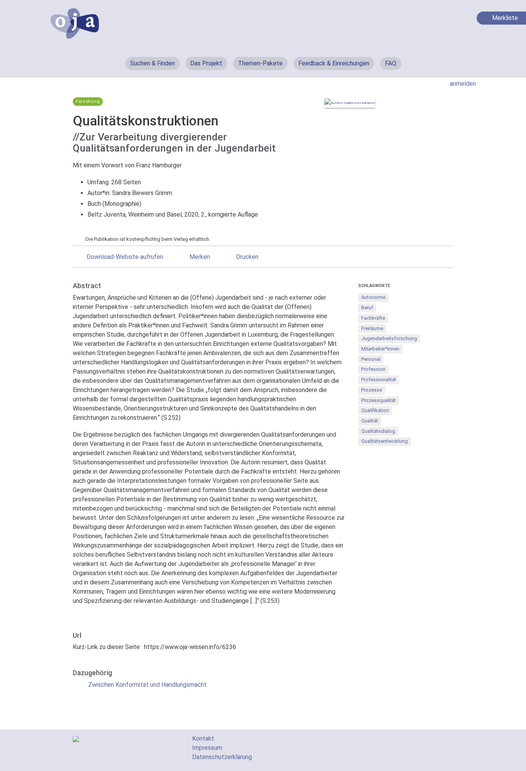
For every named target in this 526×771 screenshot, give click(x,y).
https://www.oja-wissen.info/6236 (190, 647)
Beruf (367, 307)
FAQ (390, 63)
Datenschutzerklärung (222, 757)
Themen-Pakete (260, 63)
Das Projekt (206, 63)
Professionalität (378, 379)
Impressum (207, 747)
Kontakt (203, 738)
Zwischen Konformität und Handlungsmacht (147, 684)
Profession (373, 369)
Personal (370, 359)
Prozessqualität (378, 400)
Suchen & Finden (152, 63)
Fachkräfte (373, 318)
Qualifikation (375, 410)
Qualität (369, 421)
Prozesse (371, 390)
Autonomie (373, 297)
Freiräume (372, 328)
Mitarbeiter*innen (380, 349)
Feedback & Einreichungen (333, 63)
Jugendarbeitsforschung (389, 338)
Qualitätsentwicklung (384, 441)
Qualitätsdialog (378, 431)
